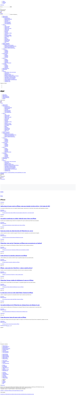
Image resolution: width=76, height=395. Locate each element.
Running (3, 98)
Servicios (3, 71)
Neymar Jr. (4, 375)
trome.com (20, 394)
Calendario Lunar (7, 81)
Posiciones (6, 52)
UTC (5, 42)
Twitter (3, 380)
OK (10, 6)
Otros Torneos (4, 360)
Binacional (6, 31)
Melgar (6, 37)
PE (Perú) (2, 177)
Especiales (4, 2)
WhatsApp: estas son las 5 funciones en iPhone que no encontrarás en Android (21, 243)
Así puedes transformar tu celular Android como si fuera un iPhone (18, 218)
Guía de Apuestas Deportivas (9, 135)
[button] (38, 175)
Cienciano (6, 32)
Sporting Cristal (7, 40)
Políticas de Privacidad (15, 172)
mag (33, 394)
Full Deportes (4, 69)
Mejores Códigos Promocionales (10, 47)
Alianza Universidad (8, 28)
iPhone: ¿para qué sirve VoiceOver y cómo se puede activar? (16, 268)
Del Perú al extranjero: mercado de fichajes (12, 75)
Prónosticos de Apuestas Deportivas (10, 46)
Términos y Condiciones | (4, 390)
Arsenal (3, 368)
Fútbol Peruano (4, 17)
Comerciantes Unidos (8, 121)
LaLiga (3, 48)
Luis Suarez (4, 376)
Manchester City (5, 370)
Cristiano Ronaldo (5, 374)
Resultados (6, 50)
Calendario (6, 51)
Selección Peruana (8, 21)
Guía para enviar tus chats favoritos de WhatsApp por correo (16, 230)
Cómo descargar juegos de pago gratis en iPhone (13, 317)
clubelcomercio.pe (8, 394)
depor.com (2, 172)
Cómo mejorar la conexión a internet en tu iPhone (13, 255)
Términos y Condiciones (8, 172)
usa (3, 70)
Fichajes (3, 3)
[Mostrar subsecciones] (7, 17)
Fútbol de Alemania (5, 356)
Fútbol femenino (7, 108)
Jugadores (4, 372)
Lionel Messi (4, 373)
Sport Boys (6, 38)
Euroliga (3, 362)
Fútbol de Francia (5, 358)
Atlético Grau (7, 29)
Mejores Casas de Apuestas (9, 45)
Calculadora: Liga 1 (8, 163)
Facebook (4, 381)
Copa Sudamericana (8, 23)
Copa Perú (6, 20)
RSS (3, 383)
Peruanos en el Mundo (8, 19)
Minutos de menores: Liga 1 (9, 74)
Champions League (5, 361)
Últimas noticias (5, 16)
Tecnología (2, 202)
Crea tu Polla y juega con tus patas (10, 72)
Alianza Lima (7, 27)
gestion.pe (13, 394)
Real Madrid (4, 366)
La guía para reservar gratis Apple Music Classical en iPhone (16, 292)
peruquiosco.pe (29, 394)
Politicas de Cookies (22, 172)
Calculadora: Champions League (10, 76)
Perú (1, 11)
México (1, 13)
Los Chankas (7, 36)
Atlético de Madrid (5, 367)
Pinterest (3, 382)
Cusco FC (6, 122)
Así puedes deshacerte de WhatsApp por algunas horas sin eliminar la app (20, 305)
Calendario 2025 (7, 80)
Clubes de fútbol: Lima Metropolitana (11, 79)
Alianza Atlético (7, 26)
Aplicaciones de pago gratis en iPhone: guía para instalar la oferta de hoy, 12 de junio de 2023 (25, 206)
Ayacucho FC (7, 30)
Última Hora (4, 94)
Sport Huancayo (7, 39)
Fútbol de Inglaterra (5, 355)
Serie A (3, 58)
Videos (3, 1)
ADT (5, 25)
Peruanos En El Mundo (6, 348)
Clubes (3, 24)
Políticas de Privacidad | (13, 390)
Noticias (6, 49)
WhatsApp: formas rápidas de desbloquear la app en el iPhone (16, 280)
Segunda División (5, 349)
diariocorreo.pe (24, 394)
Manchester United (5, 369)
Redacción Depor (3, 223)
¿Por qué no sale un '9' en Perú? (10, 78)
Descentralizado (7, 18)
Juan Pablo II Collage (8, 35)
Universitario (7, 41)
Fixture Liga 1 (7, 73)
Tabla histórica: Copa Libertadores (10, 77)
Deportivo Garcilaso (8, 34)
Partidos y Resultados (6, 43)
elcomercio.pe (2, 394)
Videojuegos (2, 313)
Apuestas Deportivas (5, 44)
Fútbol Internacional (8, 62)
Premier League (5, 53)
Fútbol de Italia (4, 357)
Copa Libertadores (8, 22)
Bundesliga (4, 63)
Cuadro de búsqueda (13, 14)
